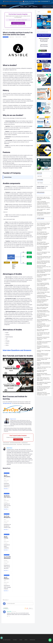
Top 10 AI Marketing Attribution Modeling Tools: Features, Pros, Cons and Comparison (43, 262)
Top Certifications (6, 639)
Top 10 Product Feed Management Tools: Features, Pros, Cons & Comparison (43, 243)
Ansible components (6, 442)
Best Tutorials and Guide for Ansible (15, 442)
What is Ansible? (19, 444)
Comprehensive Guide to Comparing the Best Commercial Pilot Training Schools (43, 296)
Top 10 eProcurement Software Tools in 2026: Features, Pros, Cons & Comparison (43, 224)
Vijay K (5, 478)
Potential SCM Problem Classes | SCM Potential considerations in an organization (44, 213)
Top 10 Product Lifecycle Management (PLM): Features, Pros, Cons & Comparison (43, 289)
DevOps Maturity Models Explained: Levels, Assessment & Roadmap (44, 374)
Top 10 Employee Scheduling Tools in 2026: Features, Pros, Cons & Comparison (43, 284)
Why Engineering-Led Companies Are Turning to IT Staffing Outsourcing (44, 383)
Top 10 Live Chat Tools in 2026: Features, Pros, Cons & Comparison (43, 229)
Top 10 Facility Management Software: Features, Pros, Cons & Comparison (44, 320)
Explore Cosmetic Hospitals (18, 23)
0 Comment (5, 502)
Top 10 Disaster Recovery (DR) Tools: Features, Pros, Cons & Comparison (43, 334)
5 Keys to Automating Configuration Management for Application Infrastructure (43, 203)
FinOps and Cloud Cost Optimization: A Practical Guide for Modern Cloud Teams (43, 393)
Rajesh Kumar (9, 447)
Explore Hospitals (18, 439)
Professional (32, 639)
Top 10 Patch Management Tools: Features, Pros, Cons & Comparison (44, 280)
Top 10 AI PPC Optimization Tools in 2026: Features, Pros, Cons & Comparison (44, 258)
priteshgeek (5, 560)
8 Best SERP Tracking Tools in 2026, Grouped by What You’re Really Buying (43, 379)
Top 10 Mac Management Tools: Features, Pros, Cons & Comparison (43, 275)
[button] (50, 640)
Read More (6, 488)
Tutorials (15, 639)
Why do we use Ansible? (26, 444)
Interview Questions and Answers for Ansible (9, 444)
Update (25, 639)
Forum (20, 639)
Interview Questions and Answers (17, 350)
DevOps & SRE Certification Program (14, 1)
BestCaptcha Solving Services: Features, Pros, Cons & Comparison (43, 338)
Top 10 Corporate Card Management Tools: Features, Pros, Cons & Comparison (43, 233)
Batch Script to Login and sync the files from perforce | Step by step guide (43, 198)
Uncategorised (7, 29)
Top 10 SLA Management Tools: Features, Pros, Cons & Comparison (43, 253)
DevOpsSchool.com (24, 442)
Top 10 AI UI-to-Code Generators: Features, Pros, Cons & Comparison (44, 266)
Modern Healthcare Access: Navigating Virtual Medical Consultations (42, 355)
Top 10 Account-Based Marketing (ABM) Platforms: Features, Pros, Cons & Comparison (44, 271)
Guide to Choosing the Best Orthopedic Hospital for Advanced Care (42, 301)
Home (4, 29)
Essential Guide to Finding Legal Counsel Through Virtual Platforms (43, 359)
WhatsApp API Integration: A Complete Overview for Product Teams (43, 347)
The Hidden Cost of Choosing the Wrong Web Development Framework (44, 343)
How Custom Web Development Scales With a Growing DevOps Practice (43, 364)
